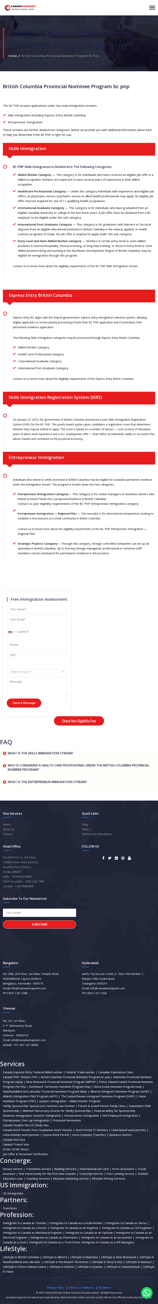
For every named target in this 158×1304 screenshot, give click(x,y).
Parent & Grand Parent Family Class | (103, 1106)
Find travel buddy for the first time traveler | (48, 1174)
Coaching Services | (39, 1178)
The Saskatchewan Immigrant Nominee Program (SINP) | (99, 1096)
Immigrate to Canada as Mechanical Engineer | (34, 1232)
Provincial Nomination (67, 1120)
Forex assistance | (124, 1169)
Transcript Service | (92, 1174)
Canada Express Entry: (18, 1072)
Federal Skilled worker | (49, 1072)
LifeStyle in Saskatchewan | (124, 1267)
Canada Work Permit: (17, 1130)
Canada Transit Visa (16, 1144)
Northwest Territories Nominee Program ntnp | (61, 1086)
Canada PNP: (11, 1077)
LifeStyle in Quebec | (91, 1267)
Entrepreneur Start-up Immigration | (27, 1120)
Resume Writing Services (108, 1178)
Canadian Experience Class (115, 1072)
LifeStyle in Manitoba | (85, 1257)
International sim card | (95, 1169)
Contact (8, 834)
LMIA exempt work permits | (22, 1135)
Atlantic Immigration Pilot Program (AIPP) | (31, 1096)
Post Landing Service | (122, 1174)
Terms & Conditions (81, 1287)
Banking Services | (66, 1169)
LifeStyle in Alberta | (56, 1257)
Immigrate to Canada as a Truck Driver (55, 1242)
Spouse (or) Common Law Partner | (53, 1106)
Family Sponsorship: (16, 1106)
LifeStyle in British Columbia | (22, 1257)
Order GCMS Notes (16, 1149)
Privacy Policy (55, 1287)
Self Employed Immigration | (121, 1115)
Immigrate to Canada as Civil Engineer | (128, 1228)
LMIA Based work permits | (129, 1130)
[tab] (79, 754)
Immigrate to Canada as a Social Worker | (77, 1223)
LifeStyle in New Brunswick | (120, 1257)
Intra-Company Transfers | (90, 1135)
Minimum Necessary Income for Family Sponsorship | (58, 1111)
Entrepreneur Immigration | (83, 1115)
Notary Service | (14, 1169)
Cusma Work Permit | (57, 1135)
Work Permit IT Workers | (93, 1130)
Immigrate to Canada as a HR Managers (107, 1242)
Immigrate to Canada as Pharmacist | (55, 1237)
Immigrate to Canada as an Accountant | (108, 1237)
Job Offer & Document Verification (25, 1154)
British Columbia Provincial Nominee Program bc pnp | (77, 1077)
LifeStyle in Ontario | (63, 1267)
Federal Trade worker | (81, 1072)
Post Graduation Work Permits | (53, 1130)
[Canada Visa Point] (19, 7)
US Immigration (13, 1193)
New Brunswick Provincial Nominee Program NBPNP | (62, 1082)
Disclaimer (104, 1287)
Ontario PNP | (30, 1077)
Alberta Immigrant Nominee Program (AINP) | (121, 1091)
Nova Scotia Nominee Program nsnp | (119, 1086)
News (85, 829)
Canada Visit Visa (14, 1139)
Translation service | (40, 1169)
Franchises (10, 1208)
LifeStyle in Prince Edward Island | (25, 1267)
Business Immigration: (17, 1115)
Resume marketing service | (72, 1178)
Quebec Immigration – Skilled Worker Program (70, 1101)
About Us (8, 829)
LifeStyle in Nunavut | (140, 1262)
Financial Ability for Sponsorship (114, 1111)
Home (12, 56)
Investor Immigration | (48, 1115)
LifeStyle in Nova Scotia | (108, 1262)
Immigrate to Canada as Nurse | (127, 1223)
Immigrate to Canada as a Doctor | (26, 1228)
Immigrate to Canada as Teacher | (26, 1223)
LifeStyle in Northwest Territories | (67, 1262)
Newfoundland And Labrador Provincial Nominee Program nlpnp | (46, 1091)
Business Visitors (120, 1135)
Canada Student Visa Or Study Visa (26, 1125)
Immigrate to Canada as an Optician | (90, 1232)
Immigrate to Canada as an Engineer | (75, 1228)
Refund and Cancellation (97, 834)
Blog (85, 824)
